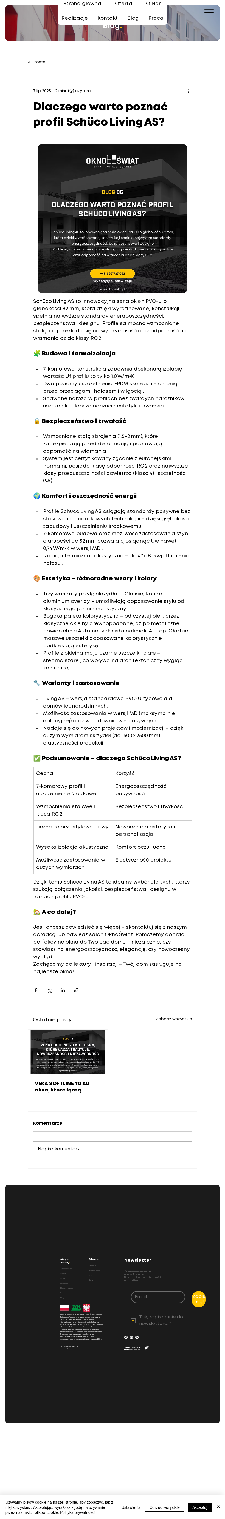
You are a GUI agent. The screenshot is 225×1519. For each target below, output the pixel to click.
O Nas (62, 1278)
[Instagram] (131, 1337)
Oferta (63, 1273)
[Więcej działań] (188, 91)
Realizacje (64, 1283)
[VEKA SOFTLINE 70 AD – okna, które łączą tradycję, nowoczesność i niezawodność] (68, 1052)
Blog (62, 1298)
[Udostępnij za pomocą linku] (76, 990)
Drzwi (91, 1275)
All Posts (36, 62)
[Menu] (209, 12)
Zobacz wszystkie (174, 1019)
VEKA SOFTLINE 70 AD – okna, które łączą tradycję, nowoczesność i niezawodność (67, 1087)
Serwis (91, 1280)
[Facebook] (126, 1337)
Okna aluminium (94, 1270)
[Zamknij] (218, 1507)
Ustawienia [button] (131, 1507)
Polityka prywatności (77, 1512)
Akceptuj (199, 1507)
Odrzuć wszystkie (165, 1507)
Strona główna (66, 1268)
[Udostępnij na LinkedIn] (62, 990)
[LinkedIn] (137, 1337)
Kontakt (63, 1293)
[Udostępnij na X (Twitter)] (49, 990)
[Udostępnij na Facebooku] (35, 990)
